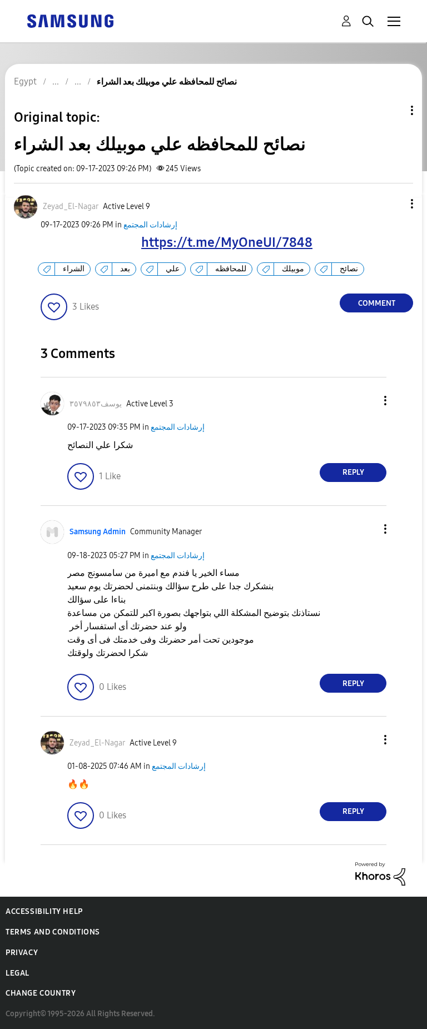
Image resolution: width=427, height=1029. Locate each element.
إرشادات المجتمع (150, 225)
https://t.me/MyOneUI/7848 (226, 242)
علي (173, 269)
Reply (353, 472)
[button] (394, 203)
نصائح (349, 269)
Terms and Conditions (53, 932)
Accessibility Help (44, 911)
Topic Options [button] (393, 110)
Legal (17, 973)
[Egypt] (70, 20)
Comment (376, 303)
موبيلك (293, 269)
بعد (125, 269)
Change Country (41, 993)
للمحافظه (230, 269)
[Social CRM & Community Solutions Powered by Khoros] (380, 873)
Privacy (22, 952)
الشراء (74, 269)
